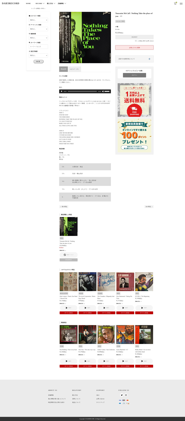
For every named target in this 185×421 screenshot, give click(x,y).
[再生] (62, 91)
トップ (33, 8)
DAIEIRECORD (10, 3)
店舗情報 (51, 395)
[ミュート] (103, 91)
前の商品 (64, 206)
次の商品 (148, 206)
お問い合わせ (100, 399)
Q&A (97, 395)
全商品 (38, 8)
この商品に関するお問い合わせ (145, 41)
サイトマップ (100, 402)
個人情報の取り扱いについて (57, 399)
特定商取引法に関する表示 (56, 402)
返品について (76, 402)
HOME (28, 3)
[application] (85, 91)
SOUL (42, 8)
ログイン (134, 75)
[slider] (107, 91)
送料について (76, 399)
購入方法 (75, 395)
